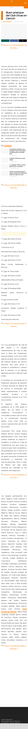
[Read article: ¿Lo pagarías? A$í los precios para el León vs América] (4, 166)
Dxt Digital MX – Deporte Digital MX (10, 722)
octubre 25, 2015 (19, 21)
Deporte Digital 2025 (6, 719)
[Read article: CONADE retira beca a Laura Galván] (4, 160)
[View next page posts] (15, 179)
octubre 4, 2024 (13, 161)
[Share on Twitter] (23, 40)
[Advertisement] (14, 234)
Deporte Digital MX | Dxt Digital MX (10, 721)
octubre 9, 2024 (13, 155)
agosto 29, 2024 (13, 176)
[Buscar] (26, 7)
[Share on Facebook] (14, 40)
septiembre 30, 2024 (14, 168)
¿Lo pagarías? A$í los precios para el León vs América (17, 165)
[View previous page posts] (12, 179)
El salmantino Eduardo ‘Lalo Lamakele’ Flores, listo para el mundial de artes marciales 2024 (17, 152)
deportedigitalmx (7, 21)
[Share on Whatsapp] (5, 40)
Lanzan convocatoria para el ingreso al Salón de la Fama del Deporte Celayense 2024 (18, 173)
